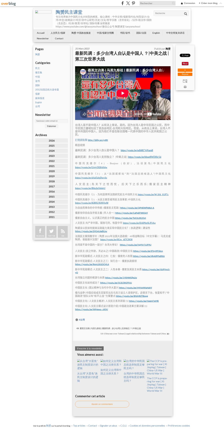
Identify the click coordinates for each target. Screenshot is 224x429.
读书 (37, 81)
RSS (62, 236)
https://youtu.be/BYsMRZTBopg (132, 296)
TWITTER (51, 236)
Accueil (40, 32)
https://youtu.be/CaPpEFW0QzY (131, 213)
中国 (37, 76)
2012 (52, 211)
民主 (37, 68)
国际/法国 (141, 32)
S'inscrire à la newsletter (89, 348)
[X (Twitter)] (128, 3)
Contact (59, 38)
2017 (52, 186)
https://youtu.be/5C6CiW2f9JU (116, 283)
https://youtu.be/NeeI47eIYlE (144, 301)
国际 (37, 85)
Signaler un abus (109, 425)
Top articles (79, 425)
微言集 (38, 72)
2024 (52, 150)
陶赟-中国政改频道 (81, 32)
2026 (52, 140)
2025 (52, 145)
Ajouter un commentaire (102, 404)
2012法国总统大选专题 (47, 89)
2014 (52, 201)
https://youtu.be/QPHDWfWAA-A (137, 208)
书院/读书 (125, 32)
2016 (52, 191)
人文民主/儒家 (58, 32)
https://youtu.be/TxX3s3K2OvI (130, 218)
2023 (52, 155)
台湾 (37, 106)
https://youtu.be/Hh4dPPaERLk (149, 256)
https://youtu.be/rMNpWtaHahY (135, 288)
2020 (52, 171)
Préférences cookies (179, 425)
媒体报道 (39, 98)
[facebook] (123, 3)
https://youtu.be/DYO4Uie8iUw (91, 231)
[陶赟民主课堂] (43, 18)
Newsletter (43, 38)
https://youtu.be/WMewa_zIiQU (91, 309)
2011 (52, 216)
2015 (52, 196)
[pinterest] (133, 3)
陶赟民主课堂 (69, 12)
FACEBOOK (40, 236)
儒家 (37, 94)
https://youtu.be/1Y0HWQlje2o (121, 278)
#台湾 (82, 319)
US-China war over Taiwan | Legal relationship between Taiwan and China (133, 333)
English (156, 32)
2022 (52, 160)
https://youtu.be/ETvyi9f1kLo (148, 251)
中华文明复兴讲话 (175, 32)
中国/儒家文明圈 (105, 32)
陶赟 (37, 54)
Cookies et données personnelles (147, 425)
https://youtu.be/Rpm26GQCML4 (92, 264)
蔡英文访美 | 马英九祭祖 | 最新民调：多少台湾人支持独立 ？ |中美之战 (110, 328)
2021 (52, 166)
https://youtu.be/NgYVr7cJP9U (135, 245)
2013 (52, 206)
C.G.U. (123, 425)
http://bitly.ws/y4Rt (98, 140)
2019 (52, 176)
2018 (52, 181)
